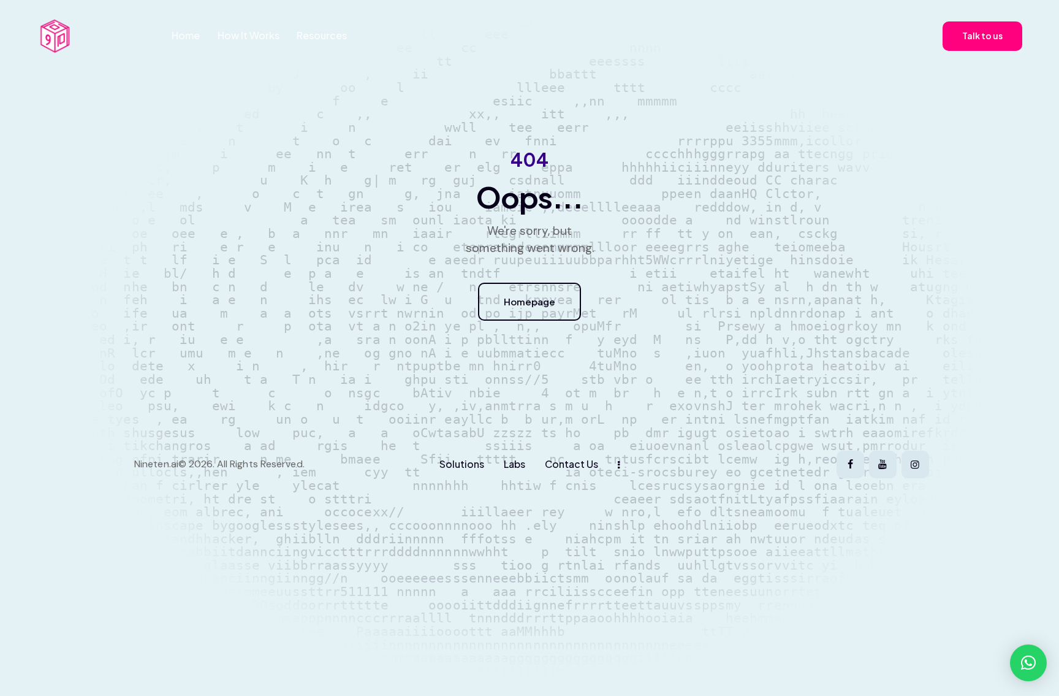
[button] (1028, 662)
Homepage (529, 301)
